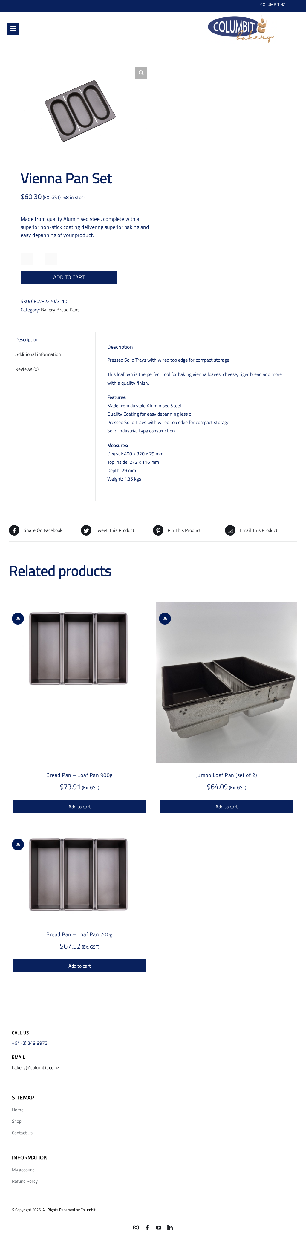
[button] (141, 73)
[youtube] (158, 1227)
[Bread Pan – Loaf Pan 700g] (79, 875)
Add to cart (69, 277)
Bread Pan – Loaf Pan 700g (79, 934)
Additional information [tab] (38, 354)
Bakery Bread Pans (60, 309)
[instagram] (136, 1227)
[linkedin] (170, 1227)
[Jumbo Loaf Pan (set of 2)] (226, 682)
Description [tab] (27, 339)
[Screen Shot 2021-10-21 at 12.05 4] (241, 14)
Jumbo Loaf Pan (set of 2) (226, 775)
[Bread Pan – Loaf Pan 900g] (79, 649)
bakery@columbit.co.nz (35, 1067)
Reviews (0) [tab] (27, 369)
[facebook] (147, 1227)
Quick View (18, 619)
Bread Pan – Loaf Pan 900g (79, 775)
